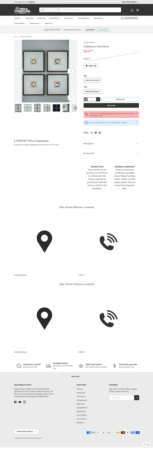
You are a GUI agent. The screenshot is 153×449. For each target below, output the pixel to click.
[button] (137, 10)
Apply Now (29, 18)
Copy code (103, 30)
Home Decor (34, 23)
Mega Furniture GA (24, 438)
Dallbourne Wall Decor (26, 36)
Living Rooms (54, 18)
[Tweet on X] (91, 133)
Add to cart (120, 99)
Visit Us (17, 18)
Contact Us (41, 18)
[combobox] (80, 9)
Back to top (75, 376)
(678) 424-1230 (106, 113)
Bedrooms (69, 18)
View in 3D (92, 66)
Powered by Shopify (36, 438)
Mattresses (98, 18)
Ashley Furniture (89, 42)
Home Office (19, 23)
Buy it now (111, 105)
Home (16, 36)
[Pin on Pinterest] (100, 133)
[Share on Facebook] (96, 133)
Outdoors (48, 23)
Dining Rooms (83, 18)
